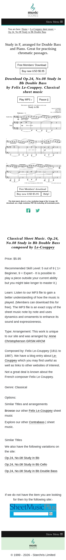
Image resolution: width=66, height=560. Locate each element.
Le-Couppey (44, 247)
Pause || (43, 99)
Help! (46, 194)
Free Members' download (32, 189)
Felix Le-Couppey (41, 410)
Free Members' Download (31, 65)
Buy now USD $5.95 (33, 71)
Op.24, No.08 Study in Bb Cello (26, 464)
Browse (10, 410)
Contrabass (37, 422)
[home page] (33, 10)
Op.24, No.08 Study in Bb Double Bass (31, 471)
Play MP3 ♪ (25, 99)
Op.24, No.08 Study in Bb (22, 458)
